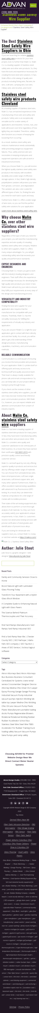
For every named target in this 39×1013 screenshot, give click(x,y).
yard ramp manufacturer (15, 889)
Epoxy (4, 691)
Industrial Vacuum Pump (13, 695)
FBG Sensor (20, 831)
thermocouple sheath (29, 951)
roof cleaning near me (21, 998)
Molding (32, 702)
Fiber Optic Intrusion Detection (17, 824)
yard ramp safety (20, 735)
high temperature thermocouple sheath (19, 955)
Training (26, 728)
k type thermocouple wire (24, 948)
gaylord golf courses (9, 937)
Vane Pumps (7, 735)
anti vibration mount (28, 966)
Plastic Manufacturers (11, 709)
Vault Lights (23, 852)
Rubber (31, 717)
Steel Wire (23, 724)
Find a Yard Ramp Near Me (13, 636)
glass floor (32, 911)
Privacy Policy (24, 1007)
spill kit (33, 958)
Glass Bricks (7, 860)
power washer (19, 922)
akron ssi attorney (31, 897)
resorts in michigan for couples (14, 929)
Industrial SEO (24, 628)
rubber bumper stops (23, 962)
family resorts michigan (28, 926)
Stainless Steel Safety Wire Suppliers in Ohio (17, 45)
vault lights (24, 911)
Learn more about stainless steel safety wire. (19, 210)
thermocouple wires (8, 948)
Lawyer (13, 702)
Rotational (6, 717)
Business (10, 677)
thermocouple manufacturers (12, 958)
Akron (4, 673)
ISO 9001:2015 (21, 452)
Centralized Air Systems (12, 680)
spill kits (26, 958)
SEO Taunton (26, 644)
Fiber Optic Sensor (14, 973)
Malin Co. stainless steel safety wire (19, 419)
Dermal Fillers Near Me (19, 819)
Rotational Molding (19, 717)
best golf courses (25, 944)
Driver (24, 688)
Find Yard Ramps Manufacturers (16, 625)
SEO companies (9, 900)
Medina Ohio (22, 702)
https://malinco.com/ (28, 537)
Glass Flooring (10, 852)
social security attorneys (16, 897)
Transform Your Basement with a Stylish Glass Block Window (19, 597)
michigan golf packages (24, 940)
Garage (18, 691)
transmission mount (27, 904)
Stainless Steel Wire (10, 724)
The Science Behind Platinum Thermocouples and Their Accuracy (17, 614)
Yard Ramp (13, 628)
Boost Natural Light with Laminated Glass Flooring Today (17, 588)
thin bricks (24, 977)
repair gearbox (7, 915)
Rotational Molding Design (20, 860)
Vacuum (17, 731)
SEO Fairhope (20, 640)
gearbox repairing (31, 915)
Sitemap (12, 1007)
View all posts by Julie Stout (19, 556)
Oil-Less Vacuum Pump (16, 706)
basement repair (8, 991)
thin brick (17, 977)
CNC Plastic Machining (25, 886)
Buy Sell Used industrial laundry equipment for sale (19, 882)
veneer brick (8, 977)
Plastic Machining (19, 864)
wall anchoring (30, 984)
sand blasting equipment (18, 980)
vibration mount (14, 966)
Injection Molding (23, 699)
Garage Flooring (29, 691)
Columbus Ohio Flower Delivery (16, 843)
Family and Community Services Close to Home (19, 579)
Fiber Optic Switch (23, 835)
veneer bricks (10, 995)
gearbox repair (18, 915)
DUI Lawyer (32, 688)
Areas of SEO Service (11, 647)
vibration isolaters (8, 962)
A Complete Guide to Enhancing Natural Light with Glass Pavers (19, 605)
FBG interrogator (9, 969)
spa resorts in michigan (25, 937)
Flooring (11, 691)
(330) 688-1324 (10, 12)
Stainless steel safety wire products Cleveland (19, 98)
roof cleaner (20, 995)
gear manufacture (11, 918)
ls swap (16, 904)
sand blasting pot (18, 984)
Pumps (10, 713)
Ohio (4, 706)
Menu (33, 5)
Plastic (30, 706)
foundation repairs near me (12, 988)
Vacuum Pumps (29, 731)
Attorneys (11, 673)
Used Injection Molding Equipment (22, 878)
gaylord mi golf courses (17, 933)
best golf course (32, 933)
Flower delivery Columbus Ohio (19, 840)
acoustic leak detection (23, 969)
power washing (14, 926)
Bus (3, 677)
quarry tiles (33, 973)
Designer (25, 684)
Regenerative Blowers (23, 713)
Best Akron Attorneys (26, 673)
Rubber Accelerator (10, 720)
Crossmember (14, 684)
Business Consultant (23, 677)
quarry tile (25, 973)
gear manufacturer (24, 918)
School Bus (25, 720)
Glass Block (15, 911)
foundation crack (28, 988)
